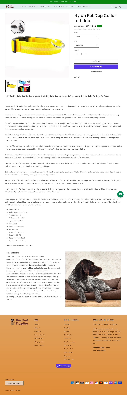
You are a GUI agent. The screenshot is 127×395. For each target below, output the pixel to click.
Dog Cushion (68, 335)
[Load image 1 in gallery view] (11, 86)
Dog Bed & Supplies (15, 390)
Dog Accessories (69, 342)
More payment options (96, 71)
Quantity (76, 50)
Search (36, 324)
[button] (22, 7)
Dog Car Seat (68, 349)
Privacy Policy (38, 345)
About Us (37, 328)
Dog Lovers (67, 356)
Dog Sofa (67, 328)
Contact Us (37, 331)
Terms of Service (39, 335)
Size (75, 41)
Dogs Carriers (68, 352)
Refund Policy (38, 338)
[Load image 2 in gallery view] (24, 86)
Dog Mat (66, 331)
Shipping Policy (39, 342)
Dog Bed (67, 324)
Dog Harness (68, 345)
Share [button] (78, 77)
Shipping (85, 29)
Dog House (67, 338)
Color (75, 32)
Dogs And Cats (69, 359)
